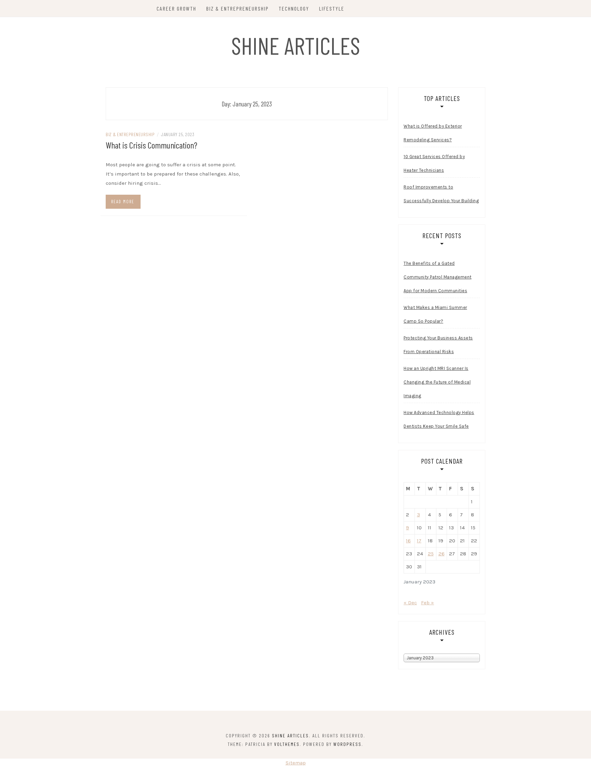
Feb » (427, 602)
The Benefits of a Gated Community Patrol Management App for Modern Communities (438, 277)
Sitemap (296, 763)
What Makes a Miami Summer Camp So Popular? (435, 314)
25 (431, 554)
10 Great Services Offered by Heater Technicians (434, 163)
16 (408, 541)
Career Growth (176, 8)
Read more (122, 201)
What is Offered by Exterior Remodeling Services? (433, 133)
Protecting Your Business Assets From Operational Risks (438, 344)
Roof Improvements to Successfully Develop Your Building (441, 193)
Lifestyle (331, 8)
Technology (294, 8)
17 (419, 541)
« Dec (410, 602)
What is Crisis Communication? (151, 145)
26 (441, 554)
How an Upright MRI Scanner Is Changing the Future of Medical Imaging (437, 382)
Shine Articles (295, 45)
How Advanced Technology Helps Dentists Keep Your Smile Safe (439, 419)
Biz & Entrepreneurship (237, 8)
